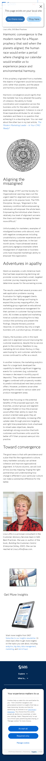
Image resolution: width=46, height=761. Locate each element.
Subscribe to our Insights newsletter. (21, 638)
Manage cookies (23, 743)
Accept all (23, 728)
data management (28, 646)
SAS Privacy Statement (15, 752)
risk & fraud (22, 649)
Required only (23, 736)
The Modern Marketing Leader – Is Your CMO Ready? (22, 125)
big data (17, 646)
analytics (9, 646)
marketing (10, 649)
